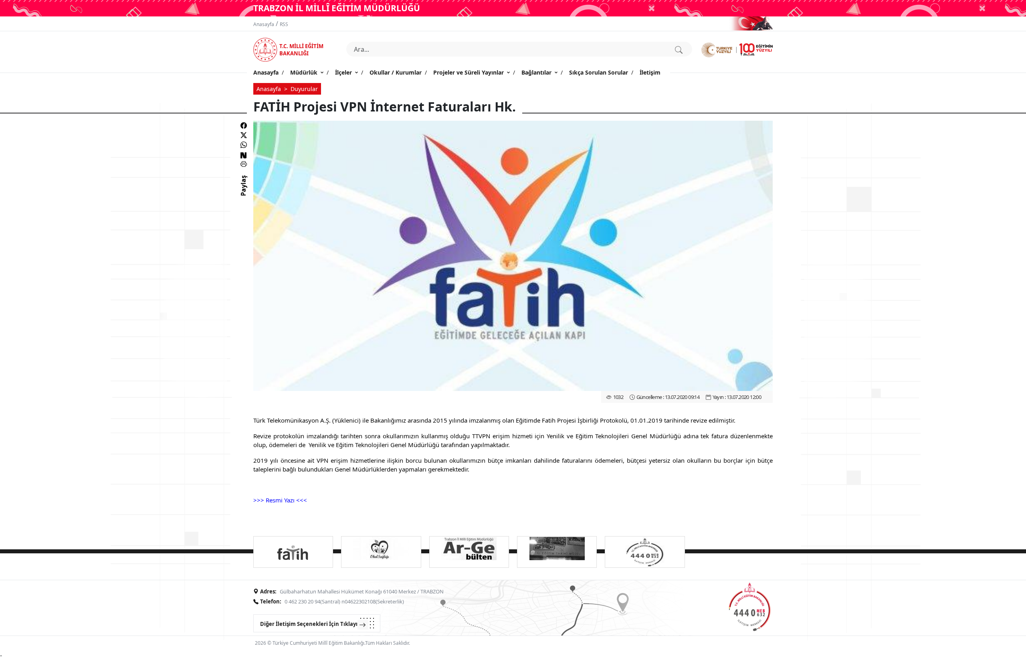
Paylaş (243, 193)
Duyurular (304, 89)
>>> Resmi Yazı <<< (280, 500)
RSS (284, 24)
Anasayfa (263, 24)
